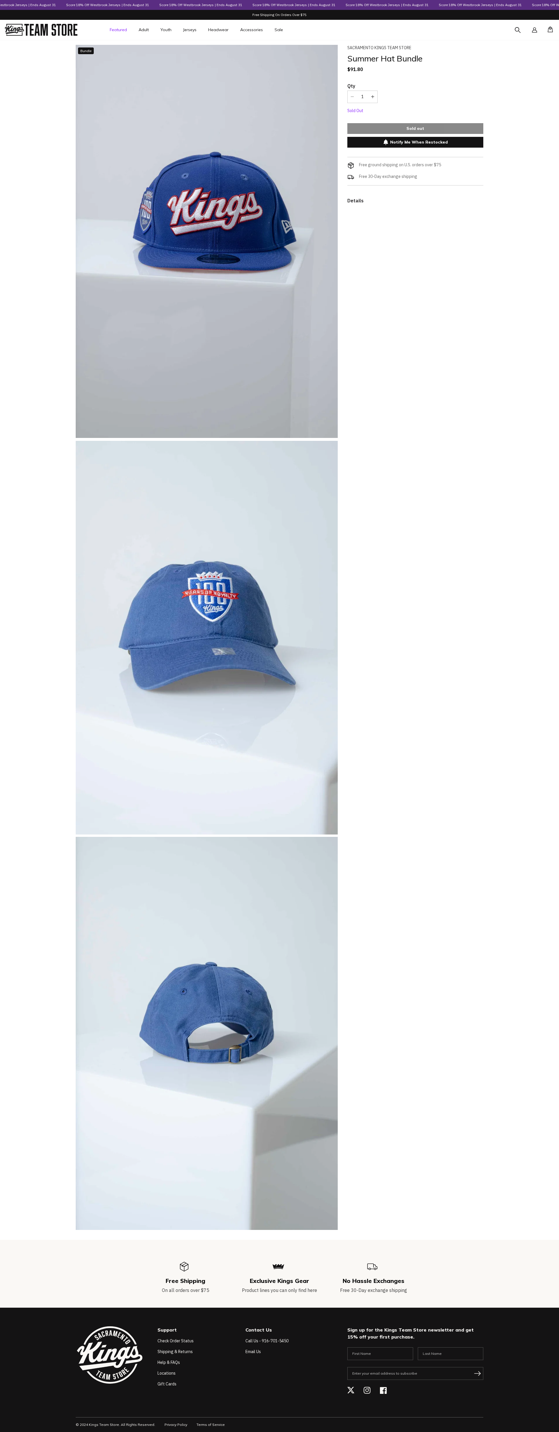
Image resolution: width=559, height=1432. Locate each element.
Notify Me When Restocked (419, 142)
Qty (351, 86)
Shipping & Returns (175, 1351)
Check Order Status (176, 1340)
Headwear (218, 29)
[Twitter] (350, 1390)
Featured (118, 29)
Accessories (251, 29)
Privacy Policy (175, 1424)
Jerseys (190, 29)
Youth (165, 29)
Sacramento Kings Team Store (379, 47)
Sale (279, 29)
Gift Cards (167, 1384)
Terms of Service (211, 1424)
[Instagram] (367, 1390)
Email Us (253, 1351)
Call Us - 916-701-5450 (267, 1340)
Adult (144, 29)
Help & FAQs (169, 1362)
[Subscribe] (477, 1373)
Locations (167, 1373)
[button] (548, 29)
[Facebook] (383, 1390)
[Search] (523, 33)
